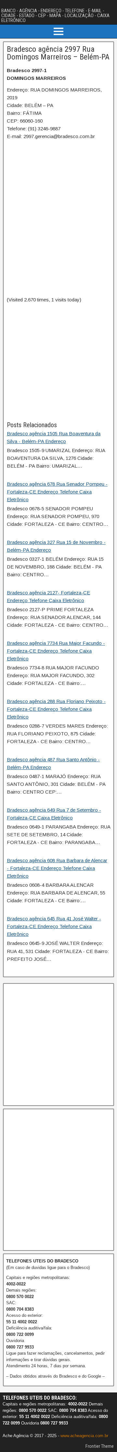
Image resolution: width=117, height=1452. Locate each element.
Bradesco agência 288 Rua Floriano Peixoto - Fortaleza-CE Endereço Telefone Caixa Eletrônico (56, 709)
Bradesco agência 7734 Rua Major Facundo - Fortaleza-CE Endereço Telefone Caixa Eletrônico (56, 650)
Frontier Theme (99, 1446)
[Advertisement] (58, 362)
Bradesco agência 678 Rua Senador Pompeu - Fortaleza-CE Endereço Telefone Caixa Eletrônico (57, 491)
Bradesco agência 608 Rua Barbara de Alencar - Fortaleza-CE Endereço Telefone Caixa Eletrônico (57, 868)
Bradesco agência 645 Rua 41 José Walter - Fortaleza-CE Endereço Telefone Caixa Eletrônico (54, 926)
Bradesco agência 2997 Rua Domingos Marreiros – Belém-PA (58, 53)
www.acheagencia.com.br (84, 1435)
